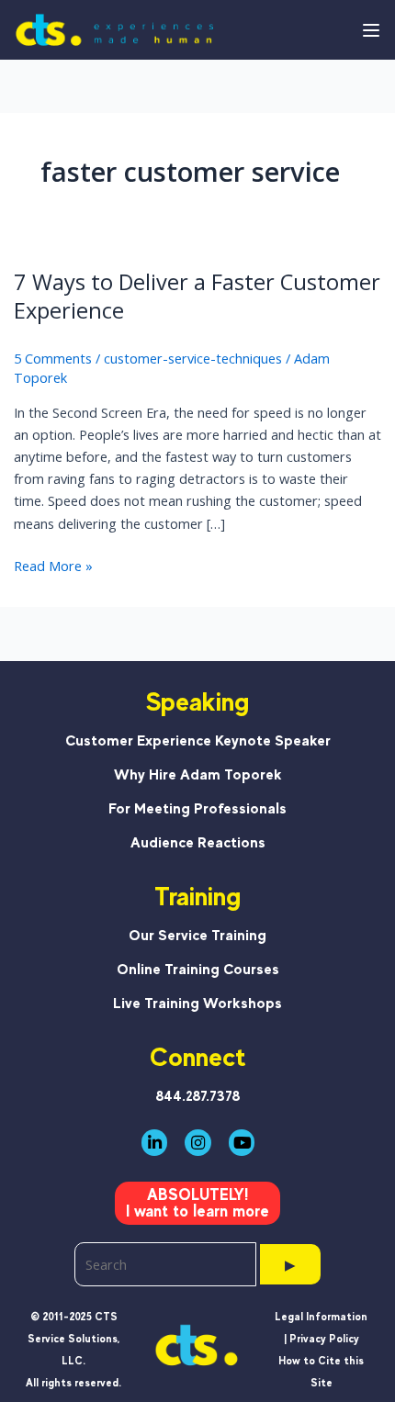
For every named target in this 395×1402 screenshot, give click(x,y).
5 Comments (53, 358)
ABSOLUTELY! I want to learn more (197, 1202)
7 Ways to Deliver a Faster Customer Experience (197, 296)
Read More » (53, 566)
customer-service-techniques (193, 358)
